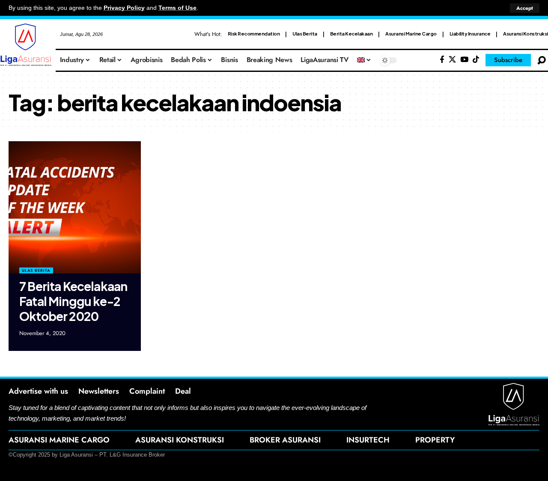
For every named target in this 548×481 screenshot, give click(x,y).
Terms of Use (177, 8)
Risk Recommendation (254, 33)
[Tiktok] (476, 59)
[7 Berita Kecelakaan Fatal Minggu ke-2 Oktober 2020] (75, 207)
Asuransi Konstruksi (525, 33)
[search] (541, 60)
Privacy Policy (124, 8)
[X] (452, 59)
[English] (364, 60)
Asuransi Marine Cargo (411, 33)
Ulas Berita (304, 33)
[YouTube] (464, 59)
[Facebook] (442, 59)
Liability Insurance (470, 33)
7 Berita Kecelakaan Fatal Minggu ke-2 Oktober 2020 (73, 301)
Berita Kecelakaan (351, 33)
